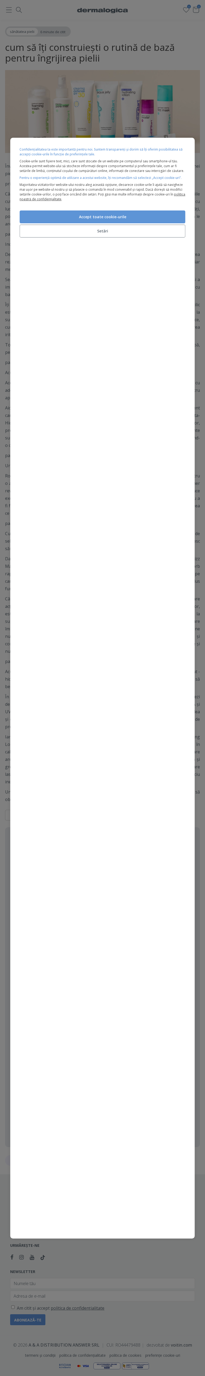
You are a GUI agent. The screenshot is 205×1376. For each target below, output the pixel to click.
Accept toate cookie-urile (102, 216)
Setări (102, 230)
